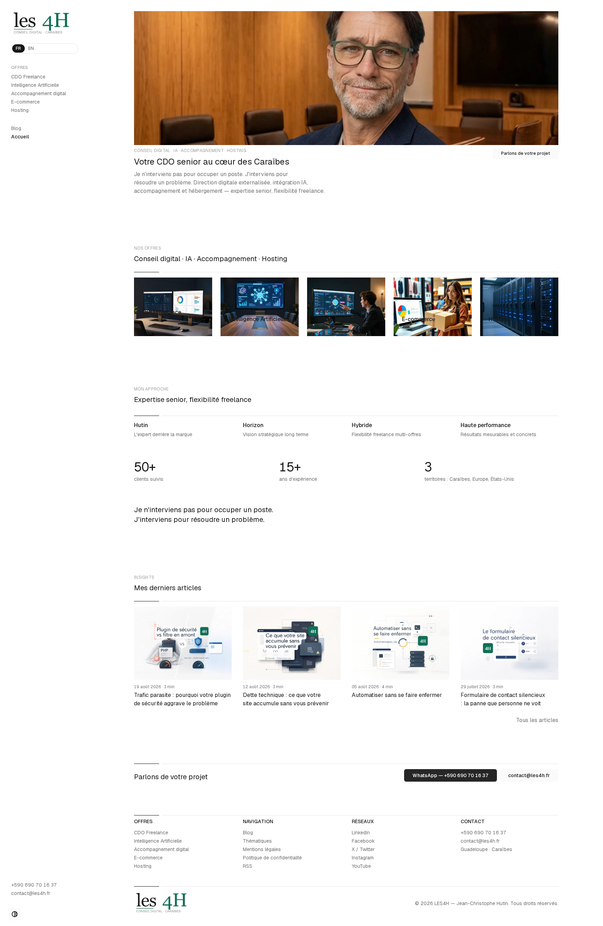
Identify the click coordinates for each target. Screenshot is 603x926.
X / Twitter (363, 849)
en (31, 48)
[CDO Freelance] (173, 307)
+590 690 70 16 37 (34, 885)
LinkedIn (361, 832)
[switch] (14, 914)
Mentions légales (262, 849)
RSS (247, 866)
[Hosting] (519, 307)
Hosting (20, 110)
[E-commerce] (433, 307)
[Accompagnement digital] (346, 307)
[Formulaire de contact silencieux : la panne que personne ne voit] (509, 657)
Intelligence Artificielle (35, 85)
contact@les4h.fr (30, 893)
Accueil (20, 137)
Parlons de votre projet (525, 153)
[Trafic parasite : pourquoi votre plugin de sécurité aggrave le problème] (183, 657)
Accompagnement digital (38, 93)
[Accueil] (44, 23)
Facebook (363, 841)
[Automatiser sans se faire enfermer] (400, 657)
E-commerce (25, 102)
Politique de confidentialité (272, 858)
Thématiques (257, 841)
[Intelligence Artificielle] (260, 307)
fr (18, 48)
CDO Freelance (28, 77)
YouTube (361, 866)
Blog (16, 128)
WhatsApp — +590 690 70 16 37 (450, 775)
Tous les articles (537, 720)
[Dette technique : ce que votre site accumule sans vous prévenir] (292, 657)
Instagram (363, 858)
